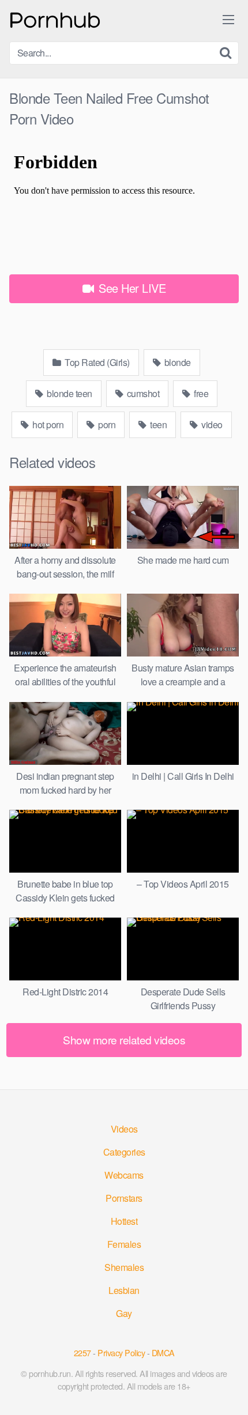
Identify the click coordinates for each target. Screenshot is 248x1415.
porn (106, 424)
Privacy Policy (121, 1352)
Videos (124, 1128)
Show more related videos (124, 1039)
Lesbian (124, 1290)
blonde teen (68, 393)
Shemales (124, 1267)
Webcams (124, 1175)
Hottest (124, 1221)
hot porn (47, 424)
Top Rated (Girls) (96, 362)
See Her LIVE (131, 288)
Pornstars (124, 1198)
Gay (124, 1313)
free (200, 393)
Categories (124, 1152)
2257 (82, 1352)
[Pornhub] (55, 18)
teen (157, 424)
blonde (176, 362)
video (211, 424)
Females (124, 1244)
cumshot (142, 393)
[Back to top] (228, 1389)
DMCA (163, 1352)
